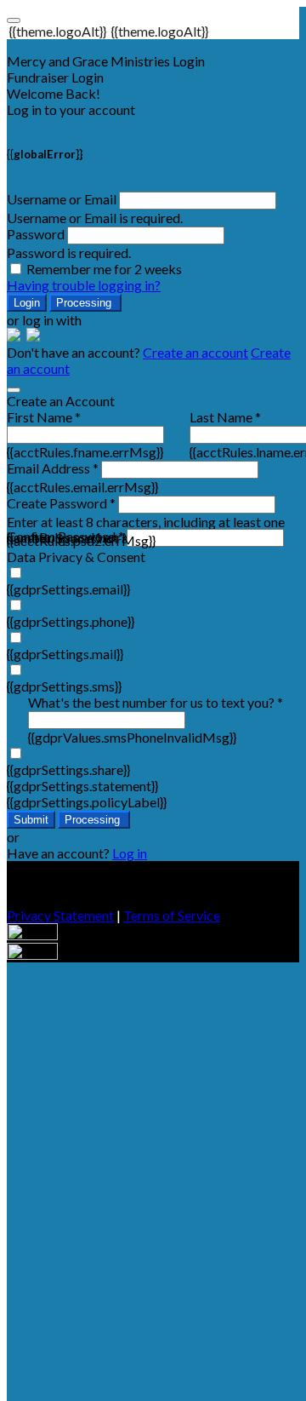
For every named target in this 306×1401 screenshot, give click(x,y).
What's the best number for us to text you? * (155, 702)
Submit (31, 819)
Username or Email (61, 199)
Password (36, 234)
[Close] (13, 390)
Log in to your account (71, 109)
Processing (85, 302)
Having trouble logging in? (84, 285)
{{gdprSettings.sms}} (64, 686)
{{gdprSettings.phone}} (70, 621)
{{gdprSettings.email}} (68, 589)
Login (27, 302)
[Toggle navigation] (13, 20)
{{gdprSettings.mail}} (65, 654)
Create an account (195, 352)
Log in (129, 853)
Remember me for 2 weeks (104, 269)
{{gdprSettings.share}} (68, 769)
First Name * (44, 417)
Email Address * (53, 468)
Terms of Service (171, 915)
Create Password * (61, 503)
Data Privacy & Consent (76, 556)
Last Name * (225, 417)
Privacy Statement (60, 915)
